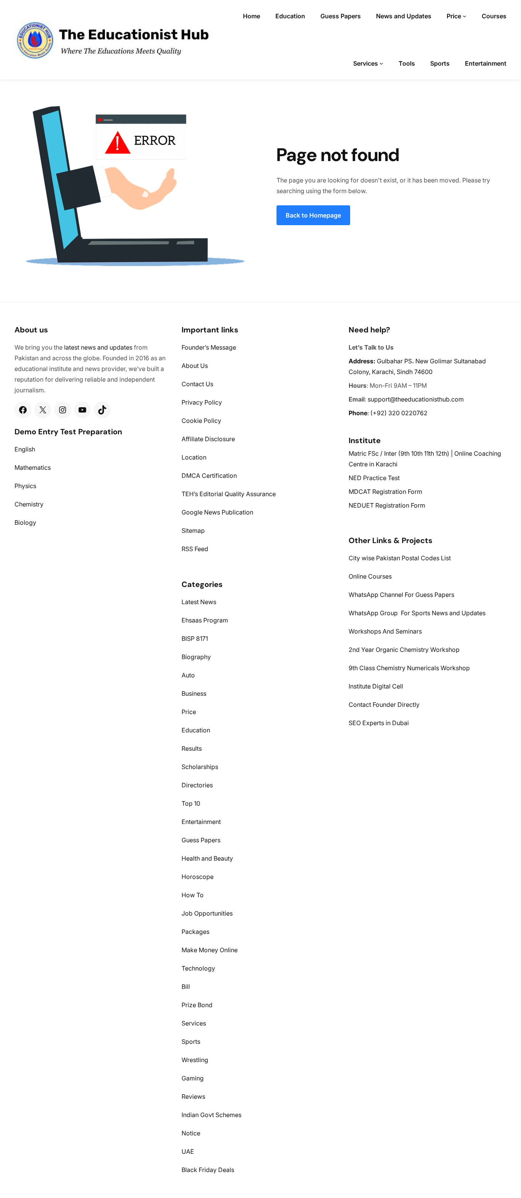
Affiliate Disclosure (208, 439)
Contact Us (197, 384)
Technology (198, 968)
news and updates (106, 347)
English (24, 449)
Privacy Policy (202, 402)
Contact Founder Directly (384, 704)
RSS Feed (195, 549)
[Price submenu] (464, 16)
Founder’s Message (209, 347)
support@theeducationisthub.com (416, 399)
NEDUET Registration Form (387, 505)
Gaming (193, 1078)
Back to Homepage (313, 215)
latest (71, 347)
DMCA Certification (209, 475)
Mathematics (32, 467)
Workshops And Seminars (385, 631)
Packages (195, 931)
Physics (25, 486)
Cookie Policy (201, 420)
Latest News (199, 602)
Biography (196, 657)
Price (189, 712)
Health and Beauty (207, 858)
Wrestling (195, 1060)
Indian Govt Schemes (211, 1115)
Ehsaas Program (205, 620)
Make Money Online (210, 950)
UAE (188, 1151)
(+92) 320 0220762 (399, 413)
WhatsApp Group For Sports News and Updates (417, 613)
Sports (191, 1041)
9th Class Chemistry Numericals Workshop (409, 668)
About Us (195, 365)
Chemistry (28, 504)
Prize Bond (197, 1005)
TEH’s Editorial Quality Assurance (229, 494)
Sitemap (193, 530)
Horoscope (198, 876)
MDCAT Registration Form (385, 491)
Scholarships (200, 767)
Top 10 (191, 803)
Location (194, 457)
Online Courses (370, 576)
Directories (197, 785)
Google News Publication (217, 512)
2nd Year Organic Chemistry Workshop (404, 649)
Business (194, 693)
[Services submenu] (381, 63)
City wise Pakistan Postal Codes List (400, 558)
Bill (186, 986)
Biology (25, 522)
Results (192, 748)
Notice (191, 1133)
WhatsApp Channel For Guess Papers (401, 594)
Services (194, 1023)
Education (196, 730)
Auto (188, 675)
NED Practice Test (374, 478)
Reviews (193, 1096)
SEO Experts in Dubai (379, 723)
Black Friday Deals (208, 1170)
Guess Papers (201, 840)
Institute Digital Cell (376, 686)
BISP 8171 (195, 638)
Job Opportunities (207, 913)
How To (193, 895)
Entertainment (201, 822)
